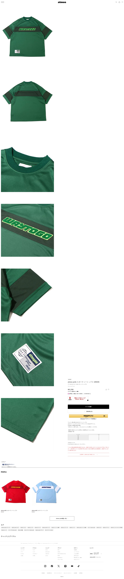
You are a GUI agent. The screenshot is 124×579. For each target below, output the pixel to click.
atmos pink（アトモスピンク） (28, 543)
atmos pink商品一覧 (61, 518)
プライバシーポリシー (58, 573)
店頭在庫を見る (89, 411)
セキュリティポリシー (67, 573)
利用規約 (43, 573)
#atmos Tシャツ (38, 527)
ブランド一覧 (60, 559)
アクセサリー (35, 553)
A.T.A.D (46, 555)
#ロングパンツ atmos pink (29, 530)
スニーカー (23, 549)
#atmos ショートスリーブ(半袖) (116, 527)
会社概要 (75, 573)
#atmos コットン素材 (55, 527)
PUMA (59, 555)
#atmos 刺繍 (20, 530)
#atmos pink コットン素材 (81, 527)
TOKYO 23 (47, 553)
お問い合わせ (76, 555)
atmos (46, 549)
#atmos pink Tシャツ (46, 527)
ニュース (91, 548)
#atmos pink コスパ (15, 527)
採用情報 (80, 573)
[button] (88, 416)
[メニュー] (2, 2)
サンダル (22, 553)
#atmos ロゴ (99, 527)
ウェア (36, 543)
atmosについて (76, 559)
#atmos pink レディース (5, 527)
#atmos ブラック (106, 527)
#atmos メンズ (30, 527)
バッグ (34, 551)
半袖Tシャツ (40, 543)
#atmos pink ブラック (39, 530)
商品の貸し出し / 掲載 (78, 557)
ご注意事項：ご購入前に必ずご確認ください (87, 454)
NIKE (58, 549)
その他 (22, 555)
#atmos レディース (64, 527)
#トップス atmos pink (12, 530)
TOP (21, 543)
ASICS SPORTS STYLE (62, 553)
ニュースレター (76, 551)
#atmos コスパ (23, 527)
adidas (59, 551)
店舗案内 (75, 549)
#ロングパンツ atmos (49, 530)
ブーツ (22, 551)
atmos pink (47, 551)
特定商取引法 (49, 573)
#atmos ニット (4, 530)
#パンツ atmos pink (91, 527)
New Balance (60, 557)
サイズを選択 (88, 406)
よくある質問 (76, 553)
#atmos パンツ (72, 527)
